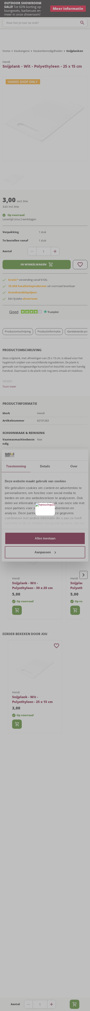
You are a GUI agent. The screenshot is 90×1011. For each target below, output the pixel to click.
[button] (51, 506)
